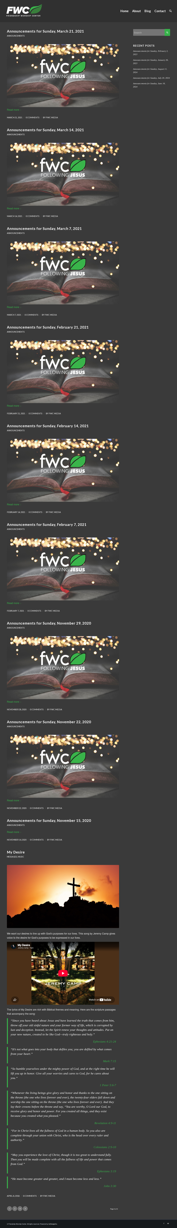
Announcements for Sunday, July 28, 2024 (151, 77)
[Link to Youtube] (168, 1223)
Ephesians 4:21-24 (104, 1041)
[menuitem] (124, 11)
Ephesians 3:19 (106, 1171)
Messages (12, 857)
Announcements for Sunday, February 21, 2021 (48, 327)
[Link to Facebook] (164, 1223)
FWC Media (52, 117)
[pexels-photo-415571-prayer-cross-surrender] (63, 896)
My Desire (16, 852)
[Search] (170, 11)
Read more (13, 109)
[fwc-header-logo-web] (24, 11)
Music (21, 857)
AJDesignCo (53, 1224)
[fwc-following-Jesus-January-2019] (63, 75)
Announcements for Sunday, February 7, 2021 (47, 524)
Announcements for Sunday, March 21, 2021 (45, 31)
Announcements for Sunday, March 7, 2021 (44, 228)
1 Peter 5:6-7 (108, 1085)
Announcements (16, 36)
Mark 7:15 (109, 1061)
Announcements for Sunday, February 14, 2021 (48, 426)
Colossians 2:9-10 (105, 1147)
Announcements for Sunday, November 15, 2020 (49, 820)
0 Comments (32, 117)
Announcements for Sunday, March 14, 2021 (45, 130)
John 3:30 (110, 1186)
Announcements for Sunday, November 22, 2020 (49, 722)
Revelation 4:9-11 (105, 1123)
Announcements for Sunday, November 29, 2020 (49, 623)
